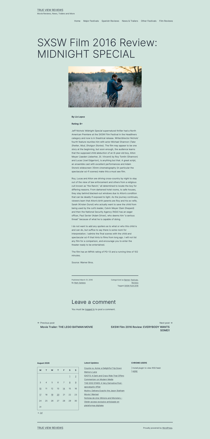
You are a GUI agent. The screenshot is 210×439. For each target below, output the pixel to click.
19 (52, 395)
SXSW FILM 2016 (131, 286)
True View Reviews (50, 10)
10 (40, 388)
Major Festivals (91, 21)
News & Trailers (130, 21)
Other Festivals (148, 21)
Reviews (135, 283)
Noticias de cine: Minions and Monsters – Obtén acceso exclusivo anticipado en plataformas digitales (103, 402)
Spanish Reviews (110, 21)
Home (77, 21)
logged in (90, 309)
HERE (135, 371)
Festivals (134, 280)
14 (64, 388)
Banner (127, 280)
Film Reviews (166, 21)
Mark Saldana (80, 283)
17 (40, 395)
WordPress (167, 428)
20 (58, 395)
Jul (41, 413)
